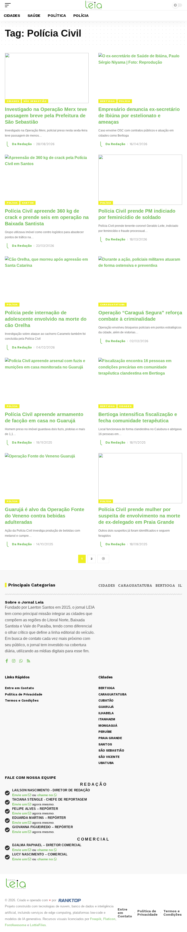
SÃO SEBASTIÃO (35, 101)
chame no (45, 795)
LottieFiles (38, 925)
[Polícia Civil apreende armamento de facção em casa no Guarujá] (47, 383)
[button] (9, 5)
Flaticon (109, 919)
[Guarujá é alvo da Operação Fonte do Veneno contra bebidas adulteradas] (47, 478)
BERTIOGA (107, 101)
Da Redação (22, 144)
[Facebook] (7, 661)
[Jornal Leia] (93, 5)
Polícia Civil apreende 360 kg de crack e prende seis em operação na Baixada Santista (47, 217)
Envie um (20, 795)
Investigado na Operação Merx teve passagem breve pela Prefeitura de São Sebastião (46, 116)
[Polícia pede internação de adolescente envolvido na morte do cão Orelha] (47, 281)
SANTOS (28, 202)
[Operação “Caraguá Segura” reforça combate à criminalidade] (140, 281)
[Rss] (28, 661)
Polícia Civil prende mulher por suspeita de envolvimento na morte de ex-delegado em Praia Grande (139, 516)
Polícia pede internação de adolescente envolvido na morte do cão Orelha (45, 319)
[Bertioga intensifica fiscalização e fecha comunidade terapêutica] (140, 383)
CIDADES (13, 101)
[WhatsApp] (21, 661)
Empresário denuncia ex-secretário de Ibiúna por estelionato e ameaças (139, 116)
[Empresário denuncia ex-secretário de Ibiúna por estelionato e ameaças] (140, 78)
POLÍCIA (124, 101)
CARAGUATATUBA (112, 304)
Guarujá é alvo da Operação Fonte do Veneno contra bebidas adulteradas (44, 516)
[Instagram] (13, 661)
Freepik (95, 919)
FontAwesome (15, 925)
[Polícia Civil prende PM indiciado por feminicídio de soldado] (140, 180)
